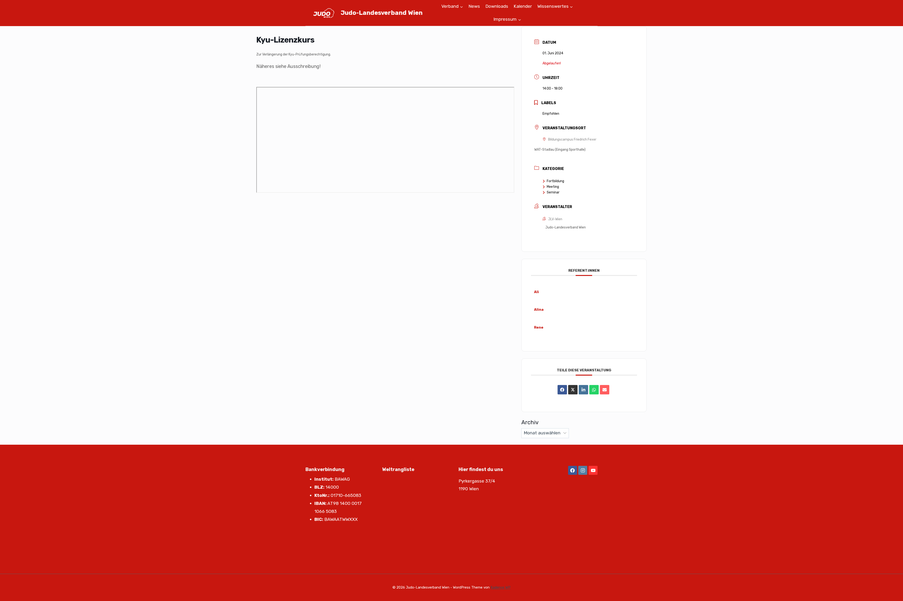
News (474, 6)
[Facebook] (572, 470)
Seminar (553, 192)
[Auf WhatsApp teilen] (594, 389)
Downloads (496, 6)
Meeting (553, 187)
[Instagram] (582, 470)
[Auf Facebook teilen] (562, 389)
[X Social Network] (573, 389)
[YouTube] (593, 470)
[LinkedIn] (583, 389)
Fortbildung (555, 181)
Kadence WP (501, 587)
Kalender (523, 6)
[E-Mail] (604, 389)
